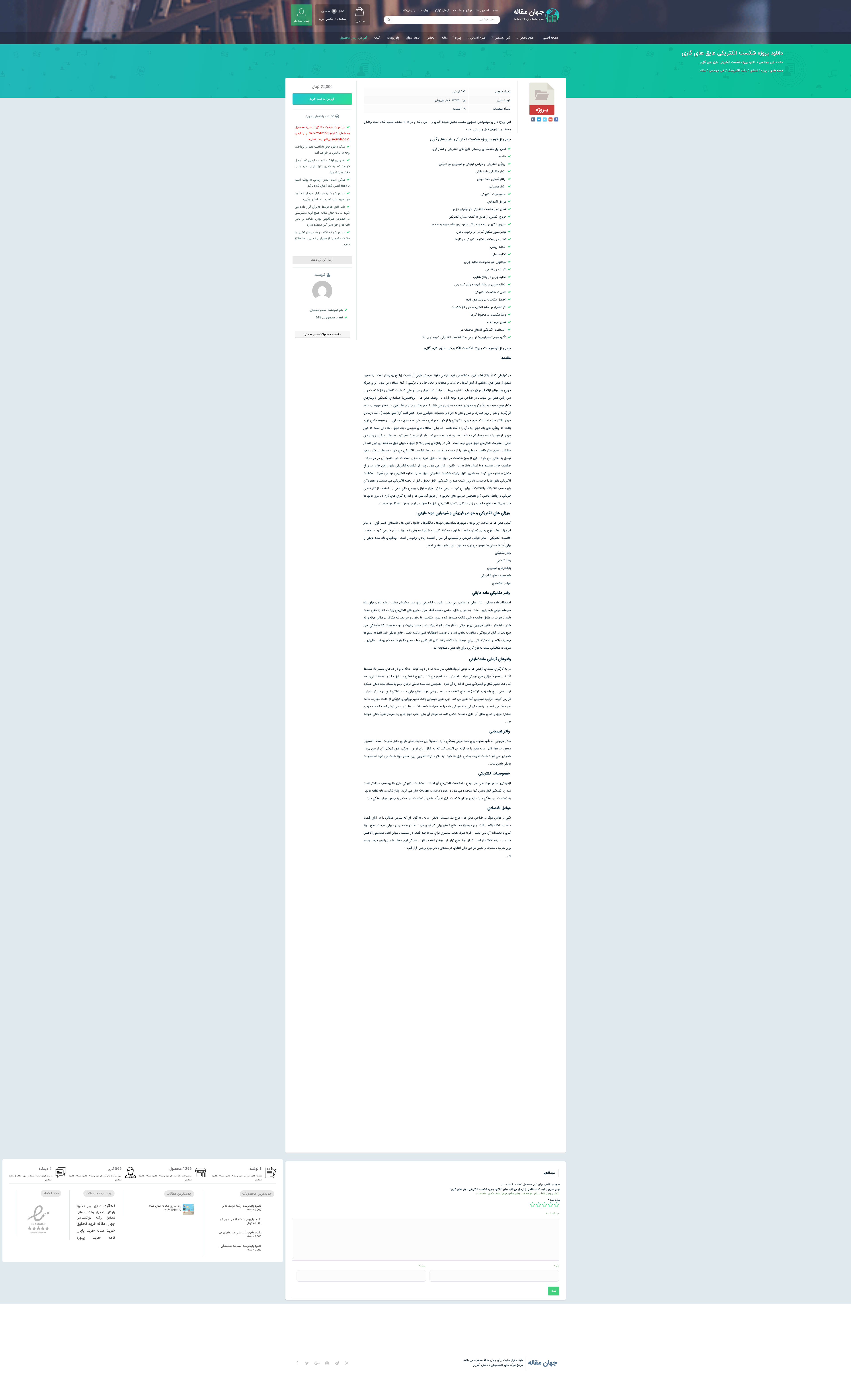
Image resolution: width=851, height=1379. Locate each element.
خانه (495, 10)
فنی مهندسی (502, 38)
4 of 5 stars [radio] (538, 1204)
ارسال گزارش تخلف (322, 259)
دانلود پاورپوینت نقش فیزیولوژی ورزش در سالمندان (239, 1233)
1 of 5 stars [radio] (556, 1204)
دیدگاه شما (552, 1213)
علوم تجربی (526, 38)
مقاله (445, 38)
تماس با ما (482, 10)
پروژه (458, 38)
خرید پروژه (88, 1237)
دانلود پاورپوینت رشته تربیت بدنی (241, 1206)
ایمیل (422, 1266)
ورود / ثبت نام (301, 21)
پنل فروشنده (408, 10)
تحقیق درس (94, 1206)
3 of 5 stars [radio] (544, 1204)
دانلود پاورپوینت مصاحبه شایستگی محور (239, 1246)
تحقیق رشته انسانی (90, 1212)
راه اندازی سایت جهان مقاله (164, 1206)
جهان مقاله (106, 1224)
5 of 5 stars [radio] (532, 1204)
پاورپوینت (393, 38)
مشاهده (342, 19)
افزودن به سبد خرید (322, 99)
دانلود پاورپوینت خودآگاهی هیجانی (240, 1219)
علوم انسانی (477, 38)
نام (556, 1266)
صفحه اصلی (550, 38)
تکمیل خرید (326, 19)
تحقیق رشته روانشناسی (95, 1218)
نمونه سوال (413, 38)
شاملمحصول (332, 11)
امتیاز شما (554, 1200)
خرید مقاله (105, 1230)
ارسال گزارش (441, 10)
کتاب (377, 38)
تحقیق (431, 38)
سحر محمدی (311, 334)
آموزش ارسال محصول (353, 38)
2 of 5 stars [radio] (550, 1204)
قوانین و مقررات (462, 10)
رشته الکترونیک (737, 70)
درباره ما (424, 10)
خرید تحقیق (86, 1224)
